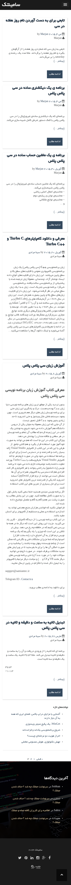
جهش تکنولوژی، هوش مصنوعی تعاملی (40, 742)
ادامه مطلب (55, 74)
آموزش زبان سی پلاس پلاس (43, 366)
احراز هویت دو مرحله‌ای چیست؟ (43, 736)
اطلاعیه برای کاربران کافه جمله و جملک (30, 810)
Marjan (44, 34)
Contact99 (27, 579)
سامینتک (11, 5)
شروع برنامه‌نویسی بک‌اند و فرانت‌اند (41, 730)
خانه (38, 867)
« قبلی (39, 759)
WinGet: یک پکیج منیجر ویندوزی (43, 724)
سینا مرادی (34, 252)
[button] (32, 867)
